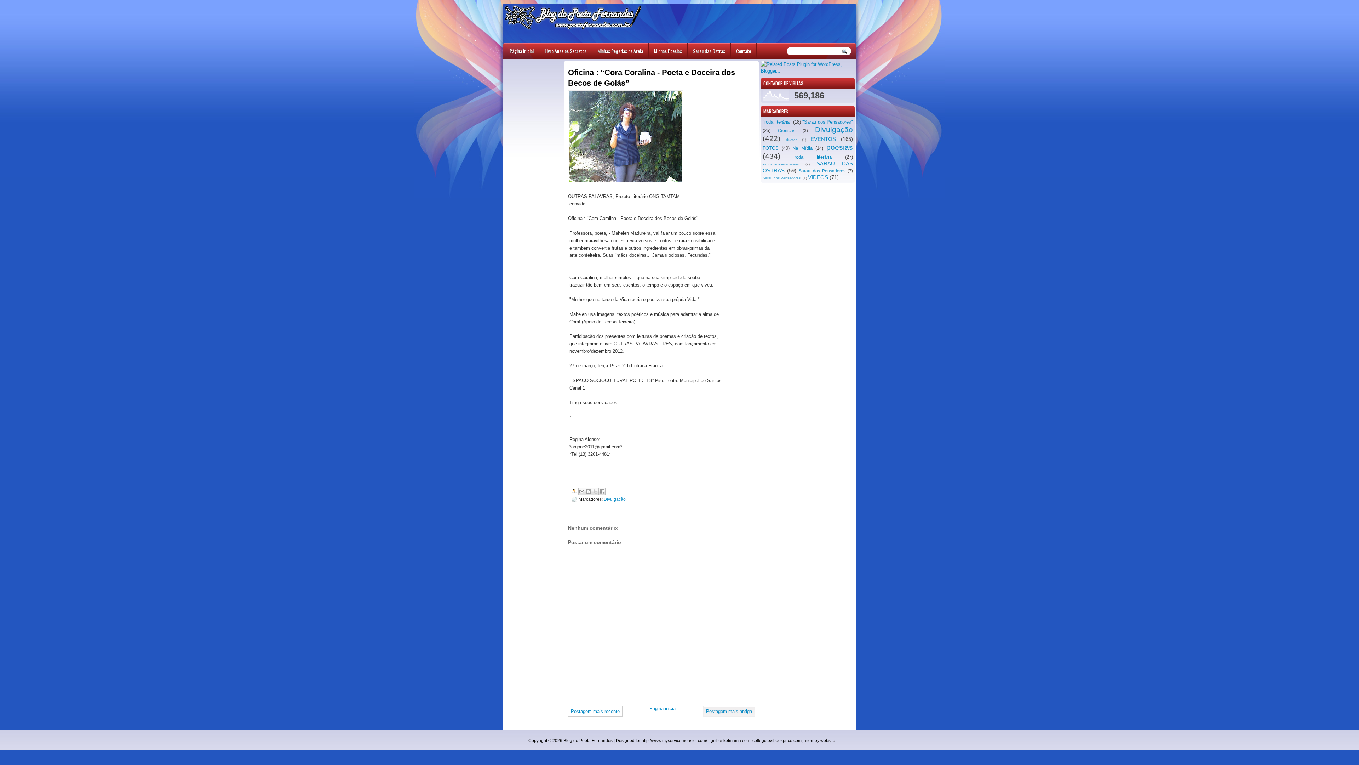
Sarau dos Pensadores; (782, 178)
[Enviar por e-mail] (581, 491)
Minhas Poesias (668, 51)
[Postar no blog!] (588, 491)
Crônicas (786, 131)
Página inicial (522, 51)
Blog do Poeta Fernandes (588, 740)
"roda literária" (777, 122)
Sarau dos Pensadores (822, 171)
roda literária (813, 157)
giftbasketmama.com (730, 740)
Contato (743, 51)
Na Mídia (802, 148)
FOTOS (771, 148)
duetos (791, 140)
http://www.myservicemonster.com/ (674, 740)
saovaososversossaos (781, 164)
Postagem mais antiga (729, 711)
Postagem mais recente (595, 711)
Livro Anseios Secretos (565, 51)
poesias (839, 147)
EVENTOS (823, 139)
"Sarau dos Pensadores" (827, 122)
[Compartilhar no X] (595, 491)
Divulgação (834, 129)
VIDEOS (818, 177)
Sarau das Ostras (709, 51)
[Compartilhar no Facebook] (602, 491)
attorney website (819, 740)
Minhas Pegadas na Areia (620, 51)
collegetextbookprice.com (777, 740)
